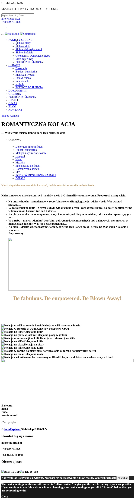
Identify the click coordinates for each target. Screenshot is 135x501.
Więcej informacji (105, 477)
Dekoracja (21, 68)
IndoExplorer (12, 429)
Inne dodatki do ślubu (27, 165)
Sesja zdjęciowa (24, 58)
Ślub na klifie (22, 46)
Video (18, 159)
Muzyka (20, 162)
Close (4, 496)
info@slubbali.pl (10, 18)
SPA (18, 172)
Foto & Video (23, 77)
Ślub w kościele (24, 52)
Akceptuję (123, 478)
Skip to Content (10, 115)
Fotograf (20, 156)
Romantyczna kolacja (27, 168)
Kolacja (19, 84)
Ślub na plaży (23, 42)
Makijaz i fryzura (24, 74)
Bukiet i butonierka (26, 71)
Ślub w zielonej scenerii (28, 49)
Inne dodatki (22, 81)
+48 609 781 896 (11, 21)
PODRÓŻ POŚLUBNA (29, 61)
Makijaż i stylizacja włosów (30, 152)
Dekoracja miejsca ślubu (29, 146)
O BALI (20, 178)
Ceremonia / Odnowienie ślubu (32, 55)
